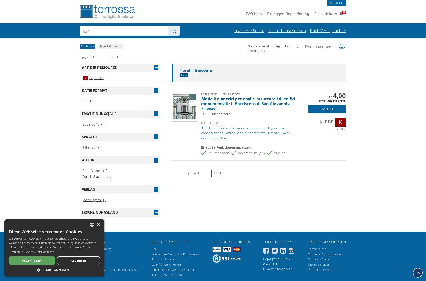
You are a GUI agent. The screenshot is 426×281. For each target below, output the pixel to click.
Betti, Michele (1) (95, 170)
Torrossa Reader (163, 259)
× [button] (98, 224)
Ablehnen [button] (78, 260)
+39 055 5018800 (169, 275)
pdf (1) (88, 101)
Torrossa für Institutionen (325, 254)
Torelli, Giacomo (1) (97, 176)
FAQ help (254, 14)
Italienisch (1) (92, 147)
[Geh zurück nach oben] (418, 273)
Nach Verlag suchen (328, 30)
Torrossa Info (317, 249)
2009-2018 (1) (94, 124)
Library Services (318, 265)
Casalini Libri (271, 264)
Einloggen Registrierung (288, 14)
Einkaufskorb (329, 13)
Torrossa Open (318, 259)
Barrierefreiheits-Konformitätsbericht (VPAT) (109, 270)
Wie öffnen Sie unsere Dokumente (175, 254)
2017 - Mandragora (215, 114)
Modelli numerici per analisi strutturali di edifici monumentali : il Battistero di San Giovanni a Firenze (248, 103)
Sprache (336, 3)
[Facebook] (266, 251)
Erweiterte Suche (249, 30)
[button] (297, 46)
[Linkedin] (283, 251)
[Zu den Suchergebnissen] (174, 31)
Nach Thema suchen (287, 30)
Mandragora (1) (94, 200)
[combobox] (130, 31)
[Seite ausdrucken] (342, 46)
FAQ (155, 249)
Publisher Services (320, 270)
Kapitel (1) (94, 78)
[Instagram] (291, 251)
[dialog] (54, 248)
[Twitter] (274, 251)
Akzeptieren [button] (31, 260)
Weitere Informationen (40, 252)
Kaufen (327, 109)
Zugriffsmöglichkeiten (166, 265)
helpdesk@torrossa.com (177, 270)
